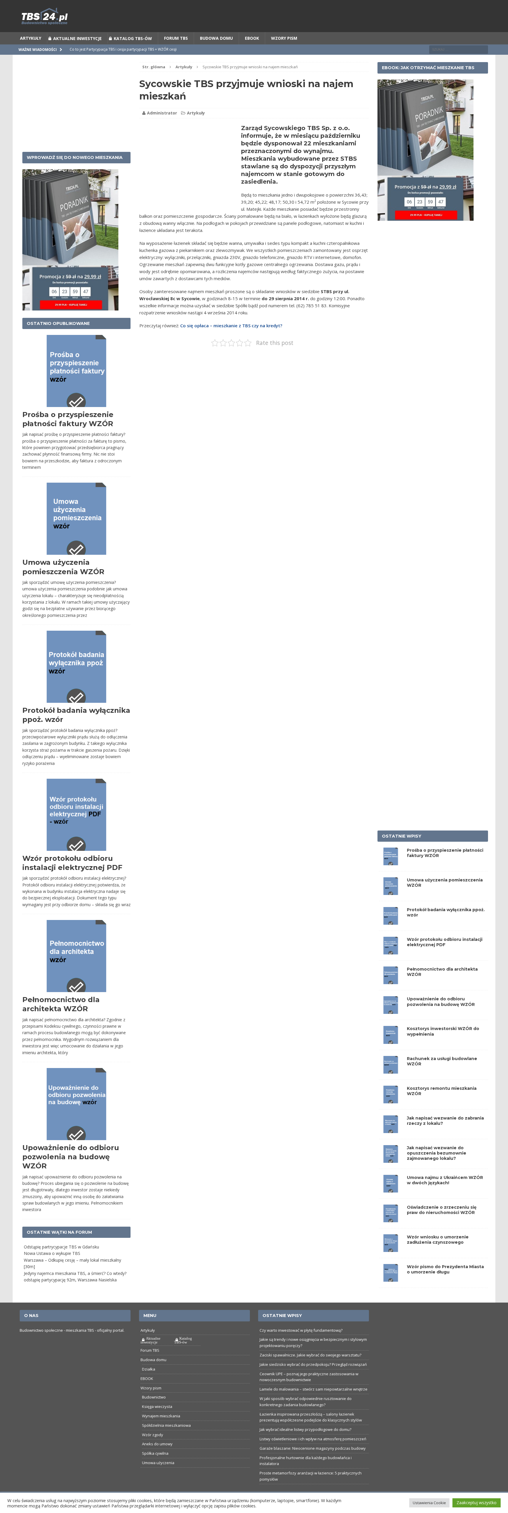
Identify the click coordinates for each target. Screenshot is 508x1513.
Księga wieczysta (157, 1408)
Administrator (162, 114)
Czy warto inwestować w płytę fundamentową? (301, 1331)
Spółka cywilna (155, 1455)
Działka (148, 1371)
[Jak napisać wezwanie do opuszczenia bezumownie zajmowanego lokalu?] (390, 1161)
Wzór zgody (152, 1436)
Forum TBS (176, 40)
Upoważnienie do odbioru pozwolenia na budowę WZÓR (70, 1158)
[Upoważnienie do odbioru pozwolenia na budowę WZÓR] (390, 1012)
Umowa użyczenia (158, 1464)
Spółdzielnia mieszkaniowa (166, 1427)
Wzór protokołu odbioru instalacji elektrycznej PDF (444, 944)
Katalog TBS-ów (133, 40)
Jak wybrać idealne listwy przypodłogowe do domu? (305, 1431)
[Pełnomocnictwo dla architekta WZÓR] (390, 982)
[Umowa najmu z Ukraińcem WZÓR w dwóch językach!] (390, 1190)
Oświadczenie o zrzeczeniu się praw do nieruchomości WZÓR (442, 1211)
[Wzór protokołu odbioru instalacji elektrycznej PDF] (390, 953)
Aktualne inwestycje (77, 40)
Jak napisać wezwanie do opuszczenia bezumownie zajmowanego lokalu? (436, 1155)
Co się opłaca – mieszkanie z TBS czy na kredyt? (231, 327)
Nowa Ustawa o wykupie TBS (52, 1255)
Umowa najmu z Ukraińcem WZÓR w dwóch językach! (445, 1182)
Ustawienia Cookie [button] (429, 1502)
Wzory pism (284, 40)
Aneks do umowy (157, 1445)
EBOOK (252, 40)
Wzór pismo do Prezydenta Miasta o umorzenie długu (445, 1271)
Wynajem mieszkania (161, 1417)
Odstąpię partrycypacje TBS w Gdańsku (61, 1248)
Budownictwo (154, 1398)
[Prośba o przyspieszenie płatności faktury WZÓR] (390, 863)
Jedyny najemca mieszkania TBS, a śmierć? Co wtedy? (75, 1275)
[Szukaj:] (458, 51)
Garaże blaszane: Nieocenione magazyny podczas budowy (313, 1450)
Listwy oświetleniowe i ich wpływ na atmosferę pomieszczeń (313, 1440)
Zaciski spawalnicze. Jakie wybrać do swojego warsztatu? (310, 1356)
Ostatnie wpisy (401, 837)
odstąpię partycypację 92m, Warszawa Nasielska (70, 1281)
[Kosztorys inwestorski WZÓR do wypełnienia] (390, 1042)
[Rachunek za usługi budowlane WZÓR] (390, 1071)
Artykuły (30, 40)
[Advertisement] (188, 167)
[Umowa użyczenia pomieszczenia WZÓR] (390, 893)
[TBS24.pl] (254, 18)
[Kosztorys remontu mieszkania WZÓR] (390, 1101)
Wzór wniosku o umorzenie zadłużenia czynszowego (438, 1241)
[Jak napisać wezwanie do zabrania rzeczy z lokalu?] (390, 1131)
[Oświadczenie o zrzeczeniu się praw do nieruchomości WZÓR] (390, 1220)
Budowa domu (216, 40)
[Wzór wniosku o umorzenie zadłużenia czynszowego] (390, 1250)
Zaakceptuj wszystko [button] (477, 1502)
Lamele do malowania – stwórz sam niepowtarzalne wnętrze (313, 1391)
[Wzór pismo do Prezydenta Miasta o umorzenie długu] (390, 1280)
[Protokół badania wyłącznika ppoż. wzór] (390, 923)
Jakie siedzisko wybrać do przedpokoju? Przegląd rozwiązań (313, 1366)
